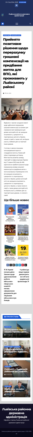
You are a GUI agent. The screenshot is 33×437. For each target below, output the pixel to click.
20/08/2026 (9, 354)
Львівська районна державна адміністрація (19, 15)
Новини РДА (6, 35)
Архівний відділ (9, 346)
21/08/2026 (9, 335)
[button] (30, 23)
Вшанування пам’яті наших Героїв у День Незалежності (15, 331)
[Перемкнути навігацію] (16, 23)
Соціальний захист (16, 35)
